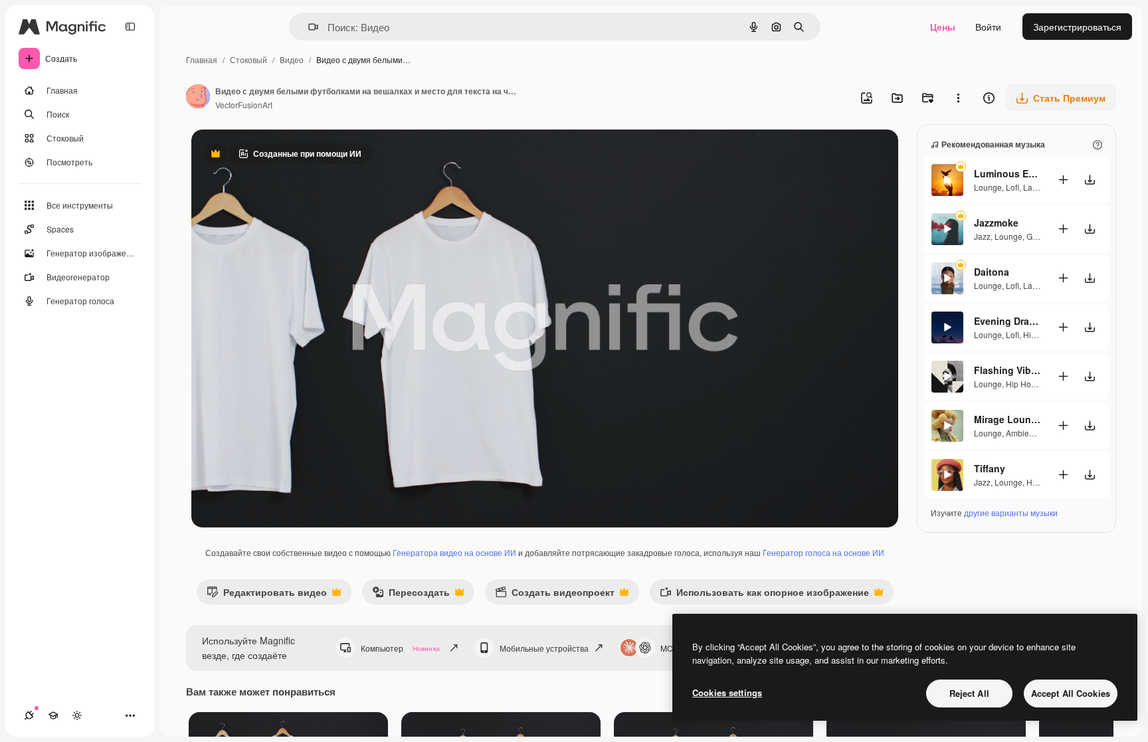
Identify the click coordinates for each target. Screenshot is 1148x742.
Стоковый (248, 59)
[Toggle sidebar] (130, 26)
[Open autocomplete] (308, 27)
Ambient (1021, 432)
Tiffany (989, 468)
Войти (988, 26)
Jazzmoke (996, 222)
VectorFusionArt (243, 104)
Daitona (991, 271)
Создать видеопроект (555, 594)
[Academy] (53, 715)
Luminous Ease (1007, 173)
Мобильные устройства (544, 648)
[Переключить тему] (77, 715)
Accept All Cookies (1070, 693)
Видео (292, 59)
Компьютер (400, 648)
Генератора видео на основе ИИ (454, 552)
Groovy (1039, 236)
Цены (942, 26)
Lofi (1012, 187)
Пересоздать (411, 594)
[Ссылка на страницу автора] (198, 97)
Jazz (982, 236)
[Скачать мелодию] (1089, 179)
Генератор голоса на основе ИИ (823, 552)
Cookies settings (727, 692)
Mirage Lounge (1007, 419)
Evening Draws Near (1007, 320)
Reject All (969, 693)
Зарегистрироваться (1077, 26)
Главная (201, 59)
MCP (669, 648)
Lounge (988, 187)
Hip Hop (1038, 334)
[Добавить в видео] (1063, 179)
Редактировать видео (267, 594)
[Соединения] (29, 715)
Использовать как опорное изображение (764, 594)
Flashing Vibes (1007, 370)
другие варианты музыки (1011, 512)
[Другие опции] (958, 97)
